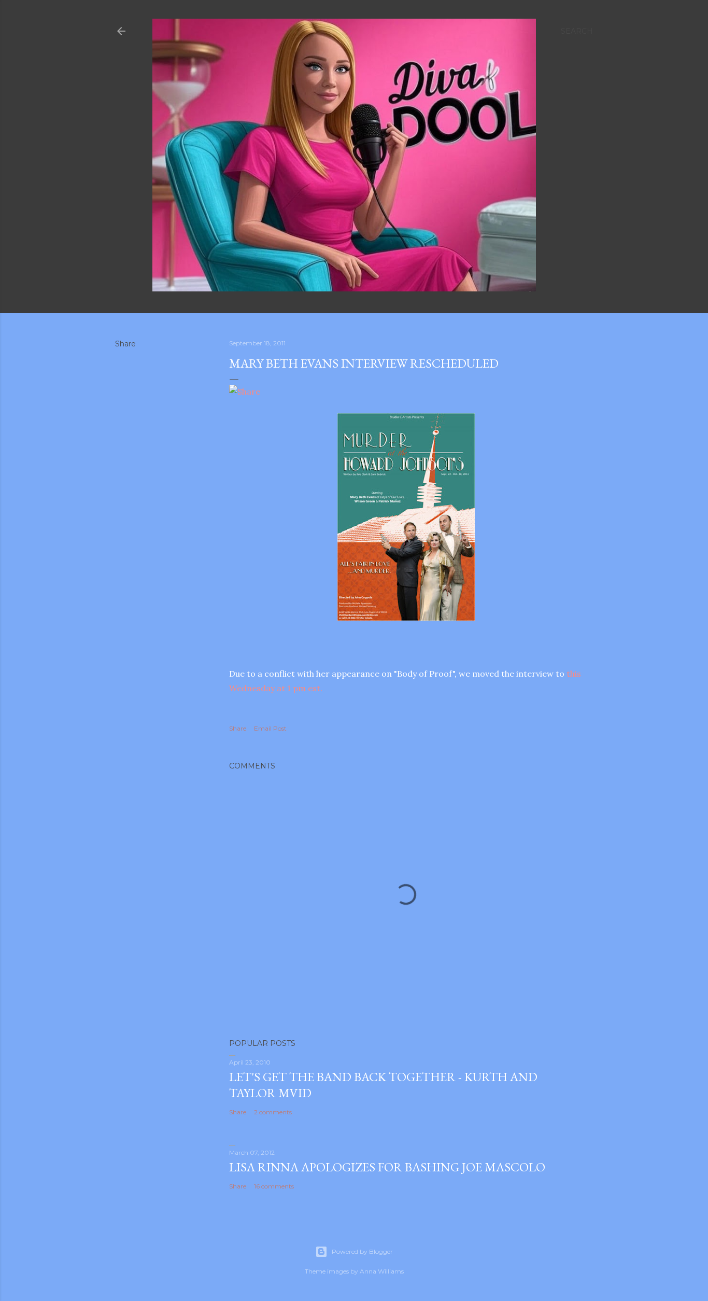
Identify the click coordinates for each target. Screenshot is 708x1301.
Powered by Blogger (362, 1251)
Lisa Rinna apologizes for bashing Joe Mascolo (387, 1167)
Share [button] (125, 343)
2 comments (273, 1112)
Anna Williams (382, 1271)
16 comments (274, 1186)
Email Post (270, 728)
